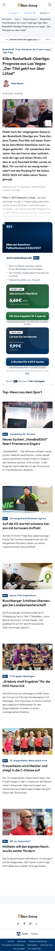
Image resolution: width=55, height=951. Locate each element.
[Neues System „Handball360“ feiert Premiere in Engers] (27, 414)
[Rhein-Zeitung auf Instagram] (30, 923)
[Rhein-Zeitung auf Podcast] (36, 923)
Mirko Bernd (17, 83)
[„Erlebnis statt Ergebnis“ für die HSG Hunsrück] (27, 656)
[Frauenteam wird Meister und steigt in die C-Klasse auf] (27, 741)
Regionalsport (30, 19)
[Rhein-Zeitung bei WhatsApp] (18, 923)
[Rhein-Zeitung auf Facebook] (24, 923)
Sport (17, 19)
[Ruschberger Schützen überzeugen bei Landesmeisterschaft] (27, 576)
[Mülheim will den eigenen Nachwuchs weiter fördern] (27, 821)
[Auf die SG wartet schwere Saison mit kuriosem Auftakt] (27, 499)
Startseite (6, 19)
